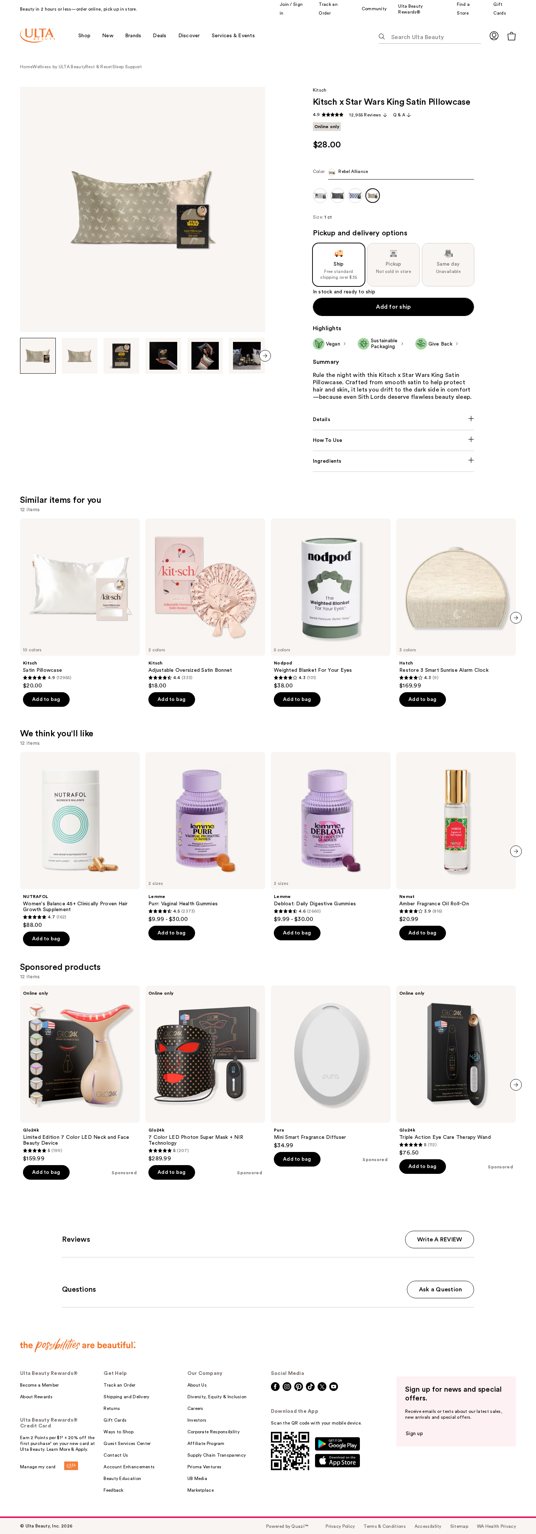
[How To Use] (393, 440)
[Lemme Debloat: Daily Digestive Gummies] (331, 837)
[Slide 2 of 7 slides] (80, 356)
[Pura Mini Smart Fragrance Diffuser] (331, 1067)
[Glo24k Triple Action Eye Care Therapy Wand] (456, 1071)
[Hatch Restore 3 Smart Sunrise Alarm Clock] (456, 604)
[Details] (393, 419)
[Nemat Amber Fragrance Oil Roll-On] (456, 837)
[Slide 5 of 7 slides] (205, 356)
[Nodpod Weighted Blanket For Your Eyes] (331, 604)
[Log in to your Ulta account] (494, 35)
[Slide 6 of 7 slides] (247, 356)
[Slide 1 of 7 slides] (38, 356)
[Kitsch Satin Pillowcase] (80, 604)
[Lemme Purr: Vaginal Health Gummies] (205, 837)
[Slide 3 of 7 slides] (121, 356)
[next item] (265, 356)
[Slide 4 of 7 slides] (163, 356)
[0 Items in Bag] (511, 36)
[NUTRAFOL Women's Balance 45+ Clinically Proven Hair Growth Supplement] (80, 840)
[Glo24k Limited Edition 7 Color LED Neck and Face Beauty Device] (80, 1074)
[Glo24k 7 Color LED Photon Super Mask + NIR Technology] (205, 1074)
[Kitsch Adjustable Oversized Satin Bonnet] (205, 604)
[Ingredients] (393, 461)
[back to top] (514, 1512)
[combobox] (393, 174)
